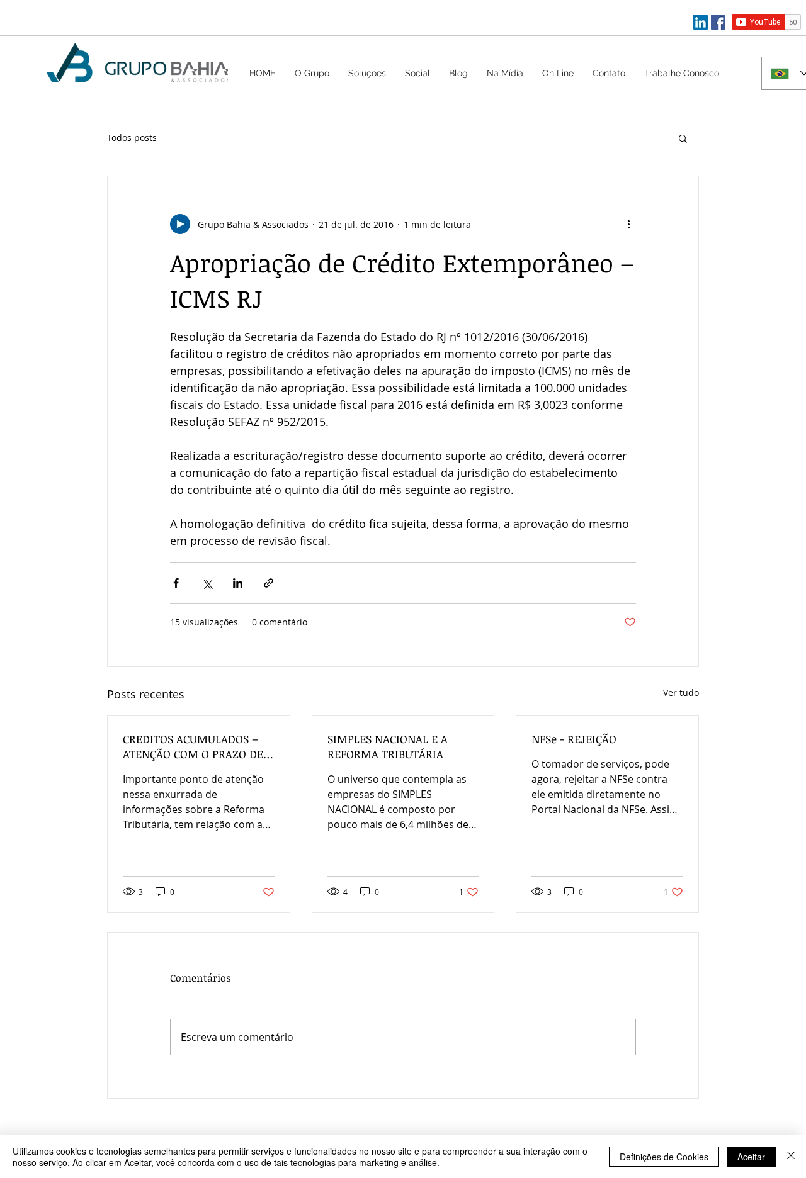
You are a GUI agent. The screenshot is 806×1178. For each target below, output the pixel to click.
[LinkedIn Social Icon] (700, 22)
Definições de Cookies (664, 1156)
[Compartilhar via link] (269, 583)
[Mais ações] (628, 224)
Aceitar (751, 1156)
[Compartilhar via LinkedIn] (238, 583)
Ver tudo (681, 692)
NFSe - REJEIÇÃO (573, 738)
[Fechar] (790, 1156)
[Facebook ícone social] (718, 22)
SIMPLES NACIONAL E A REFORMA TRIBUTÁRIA (387, 746)
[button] (367, 73)
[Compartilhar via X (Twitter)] (207, 583)
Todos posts (132, 137)
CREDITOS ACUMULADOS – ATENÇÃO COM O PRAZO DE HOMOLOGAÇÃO (193, 746)
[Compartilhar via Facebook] (176, 583)
